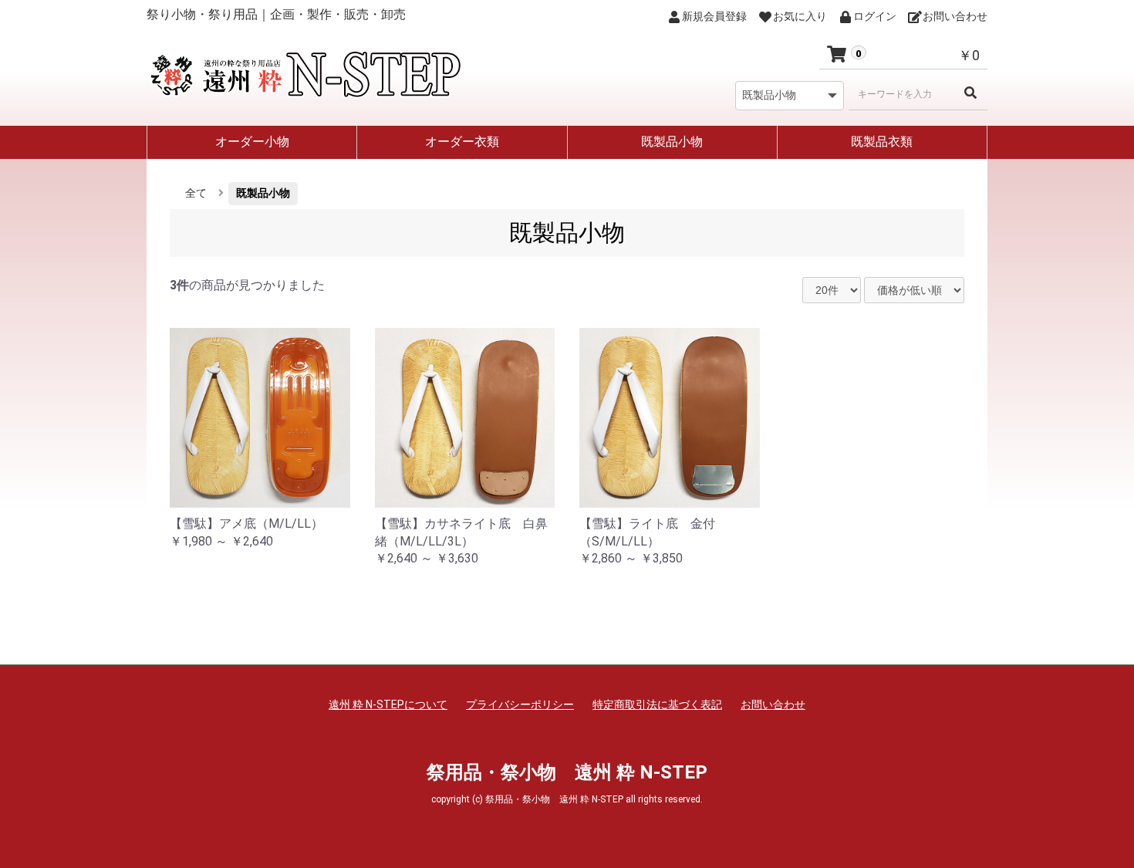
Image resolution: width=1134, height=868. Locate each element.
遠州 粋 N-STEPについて (388, 704)
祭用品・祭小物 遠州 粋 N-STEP (567, 772)
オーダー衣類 (462, 141)
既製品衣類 (882, 141)
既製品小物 (672, 141)
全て (196, 193)
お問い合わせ (773, 704)
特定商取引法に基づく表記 (657, 704)
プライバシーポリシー (520, 704)
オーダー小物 (252, 141)
